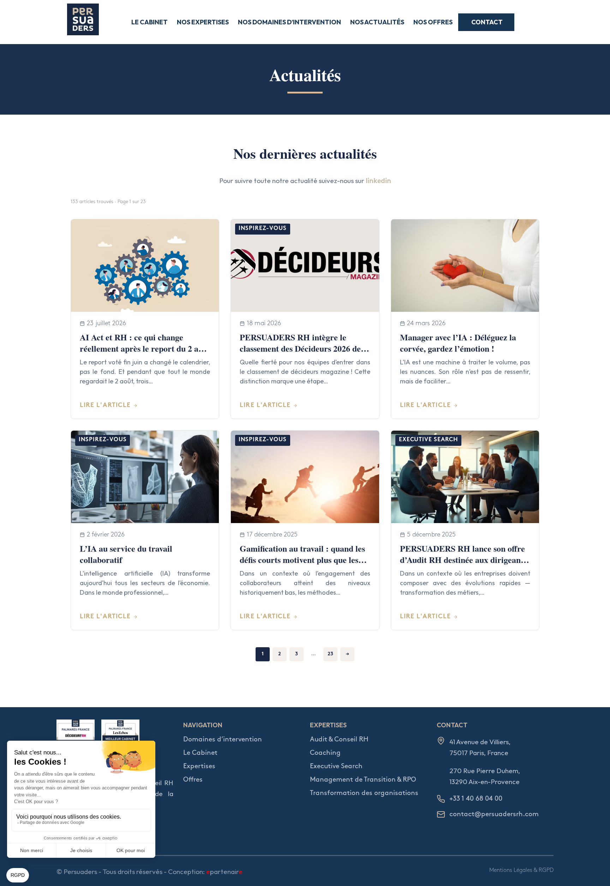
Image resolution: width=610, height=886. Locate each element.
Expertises (199, 766)
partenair (224, 871)
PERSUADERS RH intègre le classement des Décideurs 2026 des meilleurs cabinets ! (302, 348)
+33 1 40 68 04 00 (475, 799)
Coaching (325, 753)
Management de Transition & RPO (363, 780)
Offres (193, 780)
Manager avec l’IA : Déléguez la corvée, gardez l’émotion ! (458, 342)
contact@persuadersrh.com (494, 814)
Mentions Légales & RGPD (521, 870)
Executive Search (336, 766)
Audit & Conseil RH (339, 739)
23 (330, 654)
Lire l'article (105, 405)
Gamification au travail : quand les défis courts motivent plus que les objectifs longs (302, 559)
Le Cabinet (200, 753)
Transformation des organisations (364, 793)
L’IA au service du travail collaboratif (126, 554)
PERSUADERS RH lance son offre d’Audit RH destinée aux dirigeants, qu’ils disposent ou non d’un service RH (464, 565)
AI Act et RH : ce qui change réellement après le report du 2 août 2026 (145, 348)
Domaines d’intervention (222, 739)
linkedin (378, 181)
